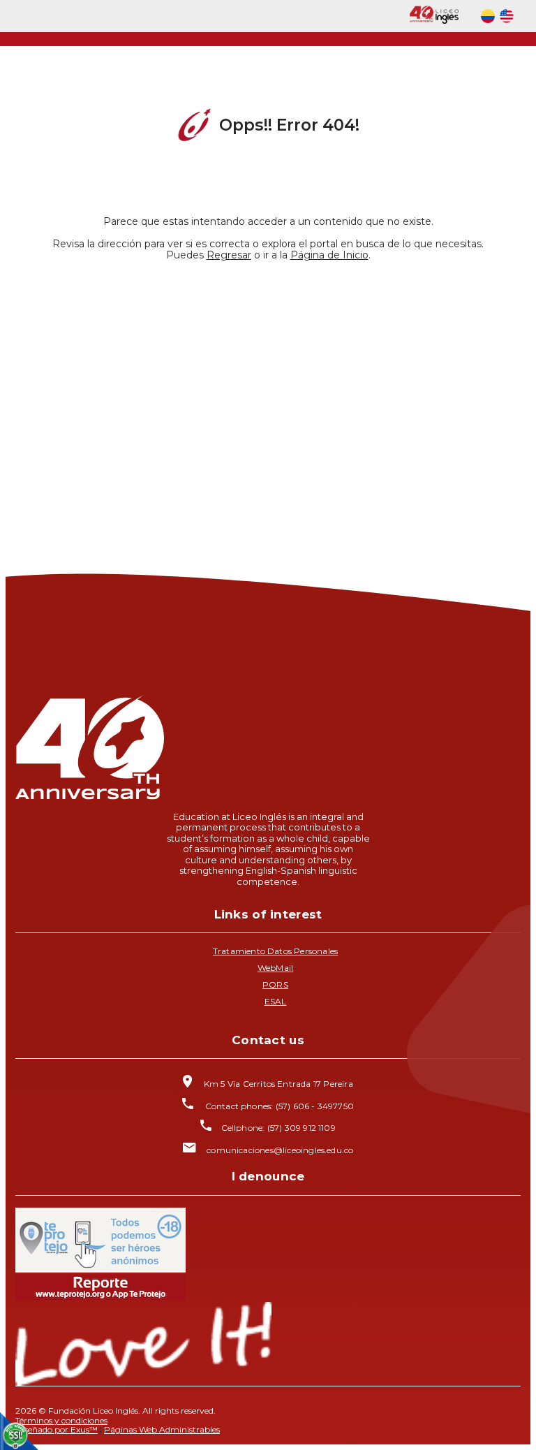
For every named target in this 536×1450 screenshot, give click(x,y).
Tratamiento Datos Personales (275, 951)
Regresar (229, 255)
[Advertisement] (268, 394)
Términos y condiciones (61, 1420)
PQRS (275, 984)
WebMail (275, 967)
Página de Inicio (329, 255)
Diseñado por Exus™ (56, 1429)
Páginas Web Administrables (162, 1429)
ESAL (276, 1001)
